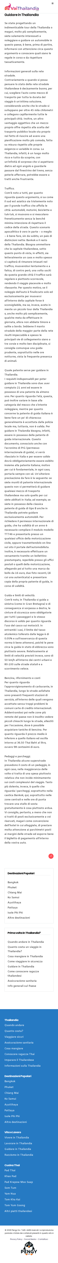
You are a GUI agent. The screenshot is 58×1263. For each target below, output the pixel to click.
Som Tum (10, 1188)
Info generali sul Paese (22, 986)
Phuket (12, 887)
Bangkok (13, 882)
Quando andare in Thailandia (26, 942)
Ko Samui (13, 897)
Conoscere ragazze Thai (19, 1054)
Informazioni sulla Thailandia (22, 1066)
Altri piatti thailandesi (18, 1211)
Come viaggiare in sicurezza (25, 961)
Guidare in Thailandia (21, 966)
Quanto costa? (13, 1031)
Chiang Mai (15, 892)
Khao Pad (10, 1176)
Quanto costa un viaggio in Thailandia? (24, 949)
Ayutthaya (14, 902)
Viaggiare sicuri (13, 1037)
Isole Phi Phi (15, 913)
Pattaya (13, 907)
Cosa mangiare (13, 1048)
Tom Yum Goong (14, 1205)
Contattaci (43, 1239)
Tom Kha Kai (12, 1199)
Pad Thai (9, 1170)
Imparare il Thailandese (19, 1060)
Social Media (30, 1239)
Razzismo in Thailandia (18, 1155)
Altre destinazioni (19, 918)
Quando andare (14, 1025)
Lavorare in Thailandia (18, 1143)
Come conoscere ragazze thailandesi (23, 974)
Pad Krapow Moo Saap (18, 1182)
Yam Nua (10, 1194)
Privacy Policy (16, 1239)
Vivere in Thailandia (16, 1137)
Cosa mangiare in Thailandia (25, 956)
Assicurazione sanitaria (22, 981)
